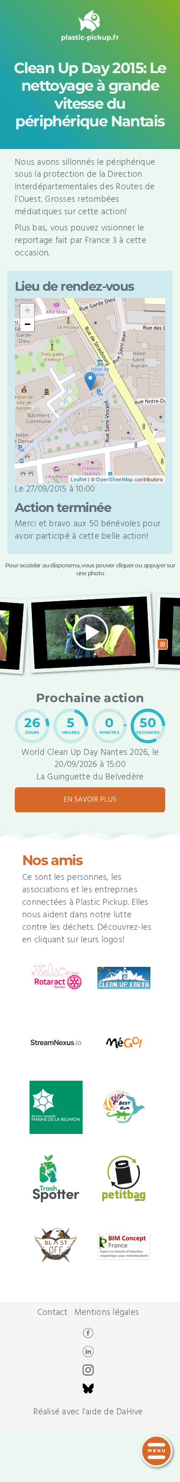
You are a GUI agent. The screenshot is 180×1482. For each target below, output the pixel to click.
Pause (162, 644)
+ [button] (27, 310)
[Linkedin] (88, 1355)
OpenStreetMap (114, 479)
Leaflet (78, 479)
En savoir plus (90, 800)
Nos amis (52, 860)
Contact (52, 1313)
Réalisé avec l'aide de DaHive (88, 1412)
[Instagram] (88, 1373)
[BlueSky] (88, 1392)
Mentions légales (106, 1313)
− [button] (27, 324)
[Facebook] (88, 1336)
